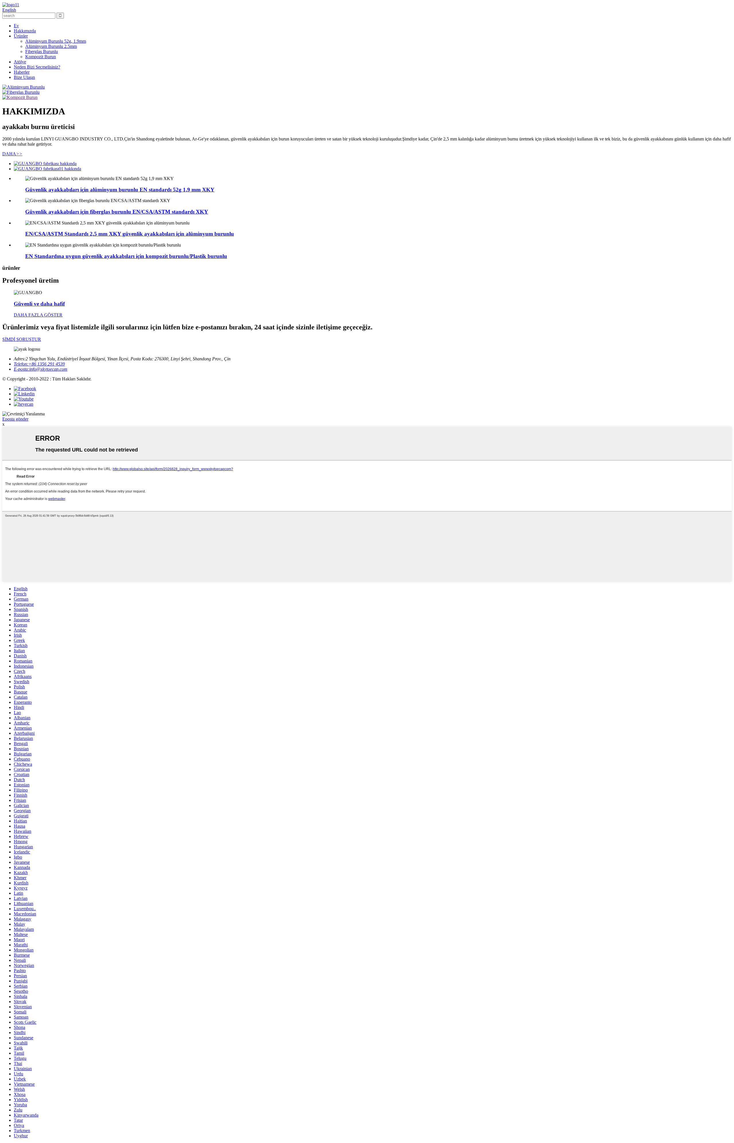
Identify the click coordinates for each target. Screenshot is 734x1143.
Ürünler (21, 36)
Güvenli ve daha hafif (39, 304)
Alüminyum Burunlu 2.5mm (51, 46)
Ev (16, 25)
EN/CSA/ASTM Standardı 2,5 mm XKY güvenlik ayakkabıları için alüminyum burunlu (129, 234)
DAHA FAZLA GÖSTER (38, 314)
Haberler (22, 72)
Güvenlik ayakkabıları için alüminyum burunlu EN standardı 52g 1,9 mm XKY (119, 190)
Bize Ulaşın (24, 77)
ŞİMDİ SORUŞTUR (21, 339)
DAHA (12, 153)
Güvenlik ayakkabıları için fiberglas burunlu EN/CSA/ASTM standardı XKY (116, 212)
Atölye (20, 61)
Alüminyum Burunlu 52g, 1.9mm (55, 41)
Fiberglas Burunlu (41, 51)
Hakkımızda (25, 30)
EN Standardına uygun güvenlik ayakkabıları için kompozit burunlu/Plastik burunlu (126, 256)
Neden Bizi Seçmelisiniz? (37, 67)
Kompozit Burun (40, 56)
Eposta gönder (15, 419)
